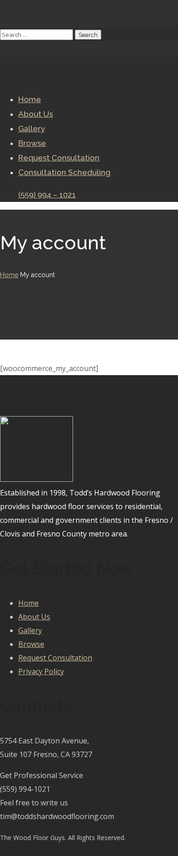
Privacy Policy (41, 671)
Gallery (30, 630)
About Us (34, 617)
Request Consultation (55, 658)
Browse (31, 644)
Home (9, 274)
